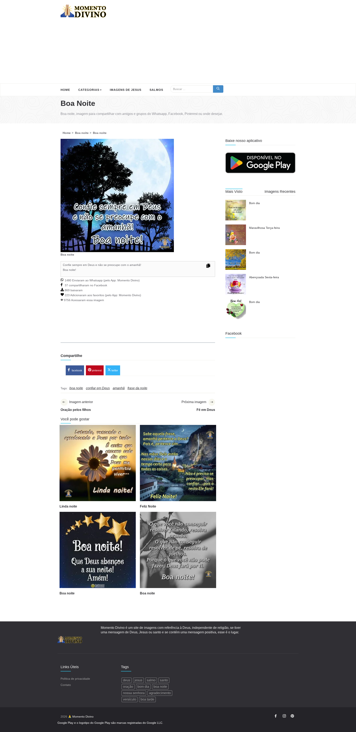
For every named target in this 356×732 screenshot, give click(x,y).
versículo (129, 699)
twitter (114, 370)
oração (128, 686)
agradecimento (160, 693)
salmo (151, 680)
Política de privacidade (75, 678)
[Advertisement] (178, 52)
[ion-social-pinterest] (292, 716)
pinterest (96, 370)
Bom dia (254, 203)
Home (65, 89)
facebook (76, 370)
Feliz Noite (148, 506)
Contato (66, 684)
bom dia (143, 686)
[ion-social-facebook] (276, 716)
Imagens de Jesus (125, 89)
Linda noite (68, 506)
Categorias (88, 89)
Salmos (156, 89)
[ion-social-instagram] (284, 716)
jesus (138, 680)
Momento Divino (128, 280)
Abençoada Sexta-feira (264, 277)
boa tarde (147, 699)
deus (126, 680)
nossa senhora (134, 693)
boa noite (160, 686)
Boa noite (67, 593)
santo (164, 680)
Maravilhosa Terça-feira (264, 227)
